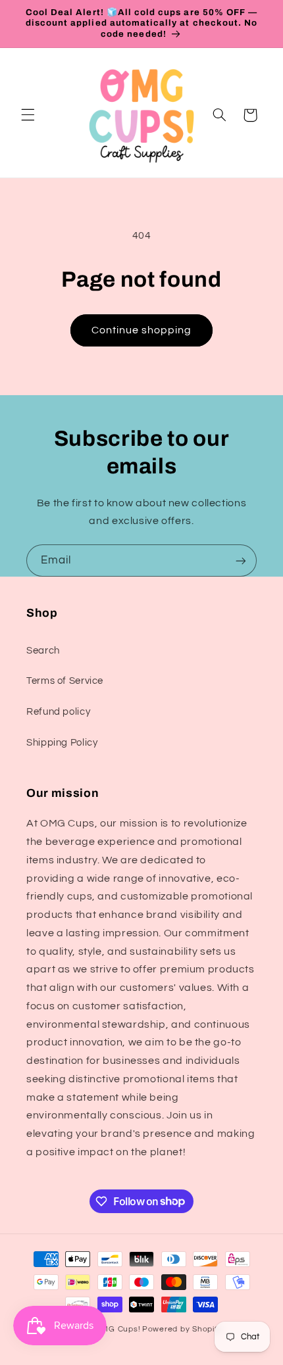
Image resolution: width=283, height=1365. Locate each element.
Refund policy (58, 712)
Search (43, 651)
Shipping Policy (61, 743)
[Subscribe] (241, 560)
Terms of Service (64, 681)
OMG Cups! (118, 1329)
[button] (28, 115)
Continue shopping (141, 330)
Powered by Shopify (182, 1329)
